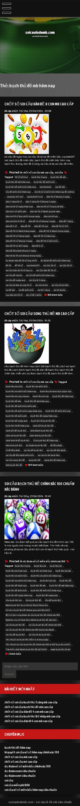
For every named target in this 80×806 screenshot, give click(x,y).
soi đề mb (10, 290)
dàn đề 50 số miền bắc (47, 240)
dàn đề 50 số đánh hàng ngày (20, 231)
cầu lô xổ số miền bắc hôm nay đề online (54, 191)
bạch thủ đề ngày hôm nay (43, 415)
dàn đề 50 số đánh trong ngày (54, 231)
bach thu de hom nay (16, 570)
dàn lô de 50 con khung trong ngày (23, 255)
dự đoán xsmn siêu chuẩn (20, 771)
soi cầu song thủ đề (15, 460)
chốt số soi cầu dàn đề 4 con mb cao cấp (29, 711)
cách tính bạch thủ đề (40, 435)
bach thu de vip (41, 396)
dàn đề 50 (25, 226)
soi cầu (59, 172)
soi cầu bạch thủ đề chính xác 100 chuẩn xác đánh (30, 629)
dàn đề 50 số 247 (60, 226)
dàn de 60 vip (51, 216)
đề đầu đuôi (56, 445)
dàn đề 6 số (37, 245)
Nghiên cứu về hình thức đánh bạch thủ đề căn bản (31, 619)
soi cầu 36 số (49, 265)
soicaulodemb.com (40, 32)
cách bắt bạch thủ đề (43, 425)
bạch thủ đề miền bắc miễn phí (21, 406)
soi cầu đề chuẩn (14, 275)
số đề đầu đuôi (13, 450)
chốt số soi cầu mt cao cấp (20, 761)
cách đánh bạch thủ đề (41, 430)
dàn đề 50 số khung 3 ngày (19, 240)
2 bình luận (14, 654)
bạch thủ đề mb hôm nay (18, 181)
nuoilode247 (33, 265)
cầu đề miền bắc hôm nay (18, 191)
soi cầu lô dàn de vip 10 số (19, 285)
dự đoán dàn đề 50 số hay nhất (21, 260)
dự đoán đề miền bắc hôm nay (55, 260)
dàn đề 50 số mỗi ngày (17, 245)
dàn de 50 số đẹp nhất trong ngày (23, 216)
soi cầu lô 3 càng (37, 280)
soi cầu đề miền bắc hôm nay (40, 275)
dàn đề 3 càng (66, 221)
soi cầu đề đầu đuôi (56, 450)
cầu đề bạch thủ (53, 600)
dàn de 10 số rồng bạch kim (50, 206)
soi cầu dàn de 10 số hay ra (19, 270)
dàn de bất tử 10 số (15, 221)
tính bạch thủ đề (14, 465)
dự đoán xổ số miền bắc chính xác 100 (44, 561)
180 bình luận (55, 295)
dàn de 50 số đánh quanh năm (45, 211)
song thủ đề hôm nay (54, 460)
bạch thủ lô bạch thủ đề (43, 420)
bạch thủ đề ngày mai (16, 420)
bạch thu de (56, 565)
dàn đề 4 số (11, 226)
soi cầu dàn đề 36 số (46, 270)
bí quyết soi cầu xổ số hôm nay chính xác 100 (31, 752)
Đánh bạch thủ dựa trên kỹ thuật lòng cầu (27, 605)
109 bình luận (35, 465)
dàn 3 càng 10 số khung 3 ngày (41, 201)
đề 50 (8, 265)
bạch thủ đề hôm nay (62, 396)
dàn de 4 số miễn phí (16, 211)
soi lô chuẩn (60, 290)
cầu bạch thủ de (14, 600)
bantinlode (45, 186)
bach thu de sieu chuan (17, 396)
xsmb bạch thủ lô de (60, 649)
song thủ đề (34, 460)
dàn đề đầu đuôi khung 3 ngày (21, 250)
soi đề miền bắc (26, 290)
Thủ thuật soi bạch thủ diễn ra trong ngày (27, 639)
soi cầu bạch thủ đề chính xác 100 (45, 624)
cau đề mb (60, 186)
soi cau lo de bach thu (49, 455)
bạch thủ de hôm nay (41, 570)
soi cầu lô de (41, 285)
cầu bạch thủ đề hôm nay (45, 440)
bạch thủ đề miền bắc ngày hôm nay (24, 410)
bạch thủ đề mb (58, 177)
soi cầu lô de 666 (60, 285)
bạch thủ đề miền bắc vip (58, 410)
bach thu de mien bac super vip (55, 391)
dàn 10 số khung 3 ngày (58, 196)
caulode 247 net (15, 196)
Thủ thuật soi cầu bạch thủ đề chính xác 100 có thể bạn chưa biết (38, 644)
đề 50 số (19, 265)
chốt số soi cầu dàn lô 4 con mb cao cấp (28, 721)
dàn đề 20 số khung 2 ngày (42, 221)
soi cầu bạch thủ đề (15, 624)
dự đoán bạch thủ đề (36, 445)
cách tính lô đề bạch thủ (18, 440)
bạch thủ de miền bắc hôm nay (21, 391)
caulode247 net (35, 196)
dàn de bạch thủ (14, 445)
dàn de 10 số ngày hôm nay (19, 206)
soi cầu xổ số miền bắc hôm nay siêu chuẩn (30, 789)
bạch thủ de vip (48, 580)
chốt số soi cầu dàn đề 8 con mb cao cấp (39, 104)
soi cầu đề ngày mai (15, 280)
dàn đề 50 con (41, 226)
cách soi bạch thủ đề (16, 435)
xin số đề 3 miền (34, 294)
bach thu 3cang (39, 177)
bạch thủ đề (65, 580)
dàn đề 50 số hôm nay (44, 235)
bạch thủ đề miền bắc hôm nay (21, 186)
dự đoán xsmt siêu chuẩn (19, 775)
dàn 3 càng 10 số (14, 201)
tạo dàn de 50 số (14, 294)
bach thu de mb (63, 570)
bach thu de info (14, 386)
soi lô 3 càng (44, 290)
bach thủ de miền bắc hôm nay (46, 575)
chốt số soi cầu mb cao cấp (38, 172)
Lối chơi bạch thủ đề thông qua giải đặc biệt (28, 610)
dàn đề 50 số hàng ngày (18, 235)
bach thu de (40, 565)
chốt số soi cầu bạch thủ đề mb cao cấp (28, 707)
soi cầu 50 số (66, 265)
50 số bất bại (21, 177)
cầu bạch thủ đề (33, 600)
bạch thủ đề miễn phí (16, 415)
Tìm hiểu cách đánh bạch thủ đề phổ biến (26, 649)
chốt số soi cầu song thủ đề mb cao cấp (39, 313)
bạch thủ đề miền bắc (44, 181)
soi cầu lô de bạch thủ (39, 634)
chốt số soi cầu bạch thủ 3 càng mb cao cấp (30, 702)
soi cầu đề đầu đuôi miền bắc (20, 455)
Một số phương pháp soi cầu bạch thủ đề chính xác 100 (33, 614)
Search (9, 674)
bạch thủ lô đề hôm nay (17, 425)
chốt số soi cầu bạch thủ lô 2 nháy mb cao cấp (32, 716)
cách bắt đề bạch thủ (16, 430)
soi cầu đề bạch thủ (33, 450)
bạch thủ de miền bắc (37, 386)
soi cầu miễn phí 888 (17, 785)
